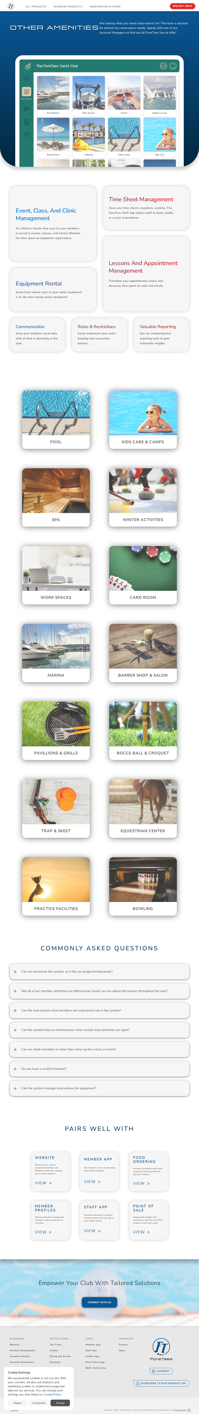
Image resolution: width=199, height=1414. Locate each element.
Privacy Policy (180, 1410)
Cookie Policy (52, 1394)
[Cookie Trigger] (189, 1410)
